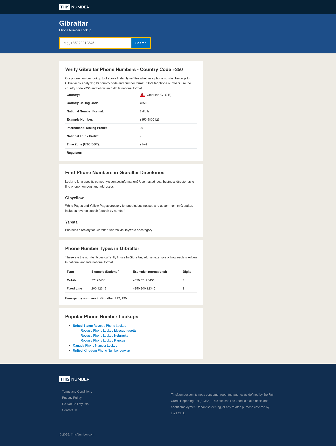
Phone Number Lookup (95, 345)
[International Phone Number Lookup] (74, 7)
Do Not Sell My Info (75, 404)
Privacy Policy (72, 397)
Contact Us (69, 410)
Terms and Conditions (77, 391)
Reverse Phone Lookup (99, 325)
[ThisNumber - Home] (74, 381)
